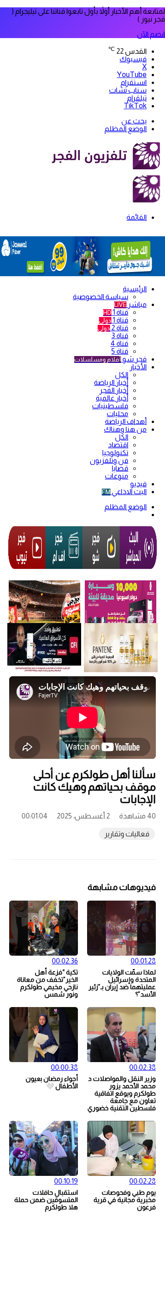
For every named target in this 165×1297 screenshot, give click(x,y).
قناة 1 (115, 312)
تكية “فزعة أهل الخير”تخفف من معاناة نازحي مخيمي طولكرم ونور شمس (47, 983)
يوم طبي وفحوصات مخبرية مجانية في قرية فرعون (125, 1200)
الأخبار (138, 367)
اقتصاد (118, 445)
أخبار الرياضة (111, 382)
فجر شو (110, 359)
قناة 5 (119, 351)
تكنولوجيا (115, 452)
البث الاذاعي (124, 491)
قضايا (120, 468)
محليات (117, 413)
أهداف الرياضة (126, 421)
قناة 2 (113, 328)
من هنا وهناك (125, 429)
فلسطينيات (110, 406)
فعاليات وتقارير (126, 834)
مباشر (130, 304)
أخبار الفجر (113, 390)
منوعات (116, 476)
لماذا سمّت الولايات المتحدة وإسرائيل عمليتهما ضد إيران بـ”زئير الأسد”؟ (122, 983)
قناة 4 (119, 343)
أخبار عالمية (112, 398)
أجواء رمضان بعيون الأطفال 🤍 (52, 1082)
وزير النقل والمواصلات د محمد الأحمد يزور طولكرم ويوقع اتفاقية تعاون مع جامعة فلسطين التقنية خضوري (122, 1093)
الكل (121, 375)
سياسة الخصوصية (100, 297)
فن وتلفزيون (109, 460)
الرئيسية (135, 289)
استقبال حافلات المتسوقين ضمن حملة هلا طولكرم (46, 1200)
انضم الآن (151, 34)
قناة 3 (119, 336)
